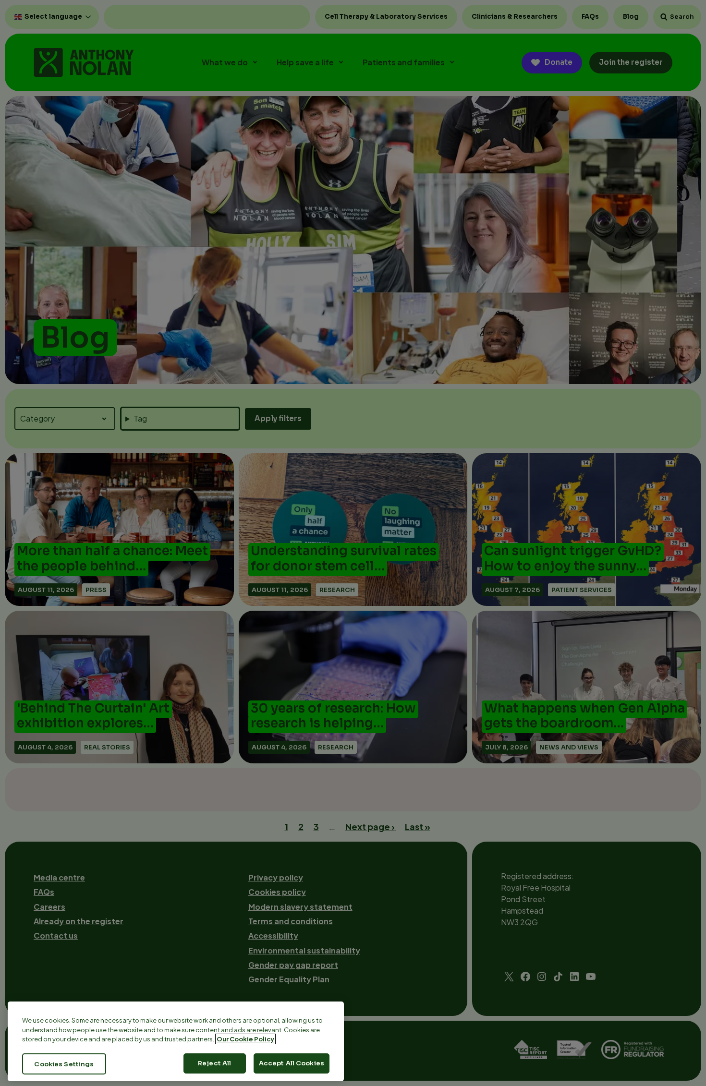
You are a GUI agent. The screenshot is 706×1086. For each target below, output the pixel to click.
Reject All (214, 1063)
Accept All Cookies (291, 1063)
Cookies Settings (64, 1064)
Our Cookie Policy (245, 1039)
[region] (176, 1041)
